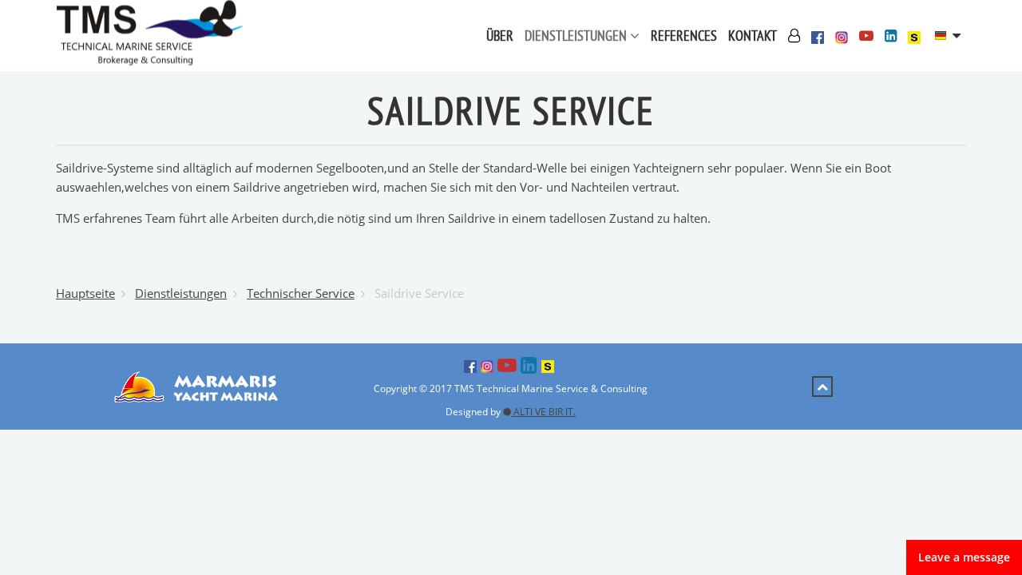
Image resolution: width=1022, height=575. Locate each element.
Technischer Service (301, 293)
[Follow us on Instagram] (842, 36)
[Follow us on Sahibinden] (914, 36)
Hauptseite (85, 293)
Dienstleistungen (577, 35)
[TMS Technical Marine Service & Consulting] (149, 34)
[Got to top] (822, 386)
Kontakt (752, 35)
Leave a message (964, 557)
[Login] (794, 36)
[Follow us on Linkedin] (890, 36)
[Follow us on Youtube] (866, 36)
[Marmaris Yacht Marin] (199, 385)
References (684, 35)
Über (499, 35)
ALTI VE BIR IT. (543, 411)
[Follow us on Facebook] (818, 36)
